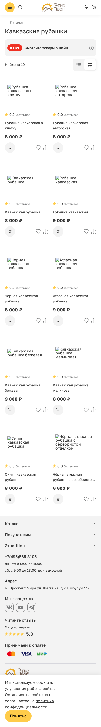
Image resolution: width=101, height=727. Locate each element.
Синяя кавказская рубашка (20, 477)
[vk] (9, 607)
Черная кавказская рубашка (21, 298)
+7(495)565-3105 (21, 556)
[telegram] (31, 607)
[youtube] (20, 607)
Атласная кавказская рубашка (71, 298)
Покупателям (18, 534)
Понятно (18, 716)
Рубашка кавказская (70, 212)
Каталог (16, 22)
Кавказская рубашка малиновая (70, 387)
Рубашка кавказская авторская (70, 125)
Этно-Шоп (15, 545)
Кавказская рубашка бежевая (22, 387)
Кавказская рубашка (22, 212)
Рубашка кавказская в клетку (24, 125)
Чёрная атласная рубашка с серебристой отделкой (73, 477)
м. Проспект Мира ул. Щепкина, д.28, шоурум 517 (47, 588)
